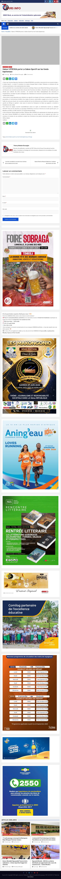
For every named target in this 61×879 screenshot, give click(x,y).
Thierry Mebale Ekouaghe (17, 74)
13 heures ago (7, 842)
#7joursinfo (10, 20)
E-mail (4, 202)
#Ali (32, 20)
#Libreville (21, 20)
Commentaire (6, 177)
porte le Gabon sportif (10, 136)
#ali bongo (27, 20)
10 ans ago (6, 74)
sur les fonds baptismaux (22, 136)
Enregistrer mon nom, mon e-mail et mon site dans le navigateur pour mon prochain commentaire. (29, 215)
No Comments (29, 74)
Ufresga (30, 136)
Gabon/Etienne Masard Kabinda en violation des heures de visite (45, 162)
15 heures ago (36, 842)
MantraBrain (30, 877)
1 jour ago (35, 866)
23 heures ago (7, 866)
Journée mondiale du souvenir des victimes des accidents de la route (15, 162)
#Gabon (16, 20)
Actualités (5, 66)
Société (10, 834)
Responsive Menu (58, 1)
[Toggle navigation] (8, 24)
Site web (5, 209)
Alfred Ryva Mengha (18, 866)
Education (40, 834)
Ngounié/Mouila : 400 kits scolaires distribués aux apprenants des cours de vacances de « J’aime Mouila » (44, 862)
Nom (4, 196)
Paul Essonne (16, 842)
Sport (10, 66)
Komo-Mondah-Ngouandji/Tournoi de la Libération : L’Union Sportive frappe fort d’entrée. (15, 862)
